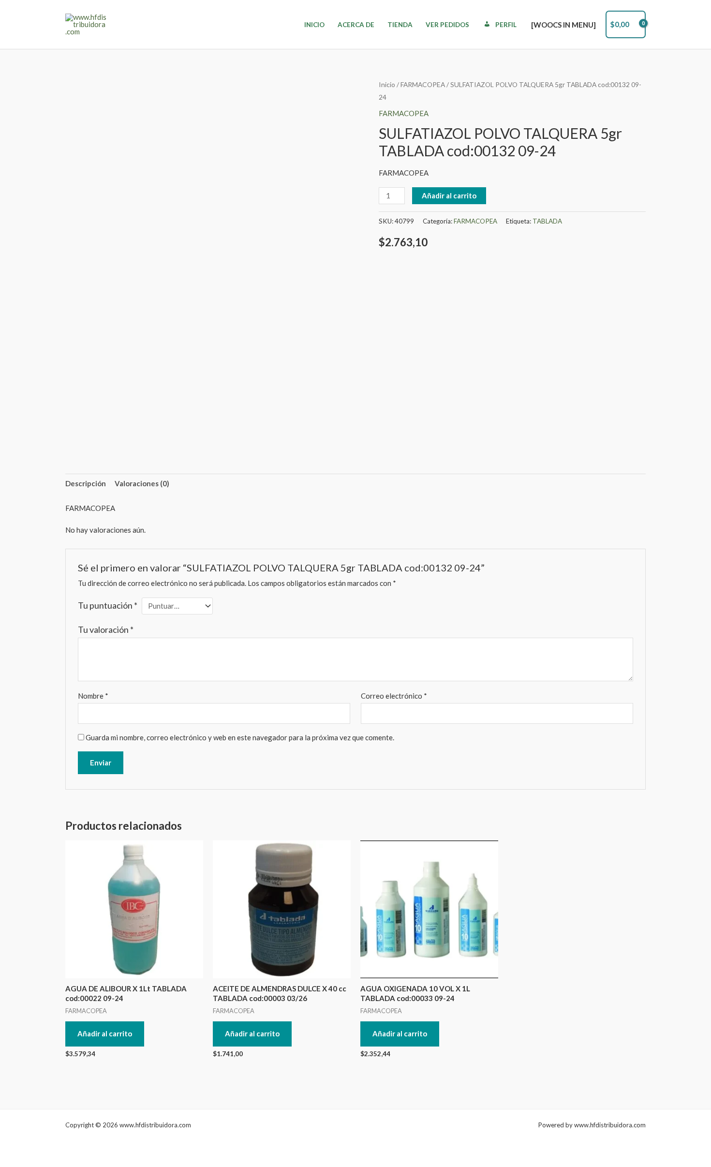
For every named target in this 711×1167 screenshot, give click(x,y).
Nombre (93, 695)
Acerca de (356, 25)
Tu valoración (105, 629)
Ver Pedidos (447, 25)
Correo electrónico (394, 695)
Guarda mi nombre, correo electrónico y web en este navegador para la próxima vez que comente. (240, 737)
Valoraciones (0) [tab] (142, 483)
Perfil (506, 25)
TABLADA (547, 221)
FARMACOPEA (422, 84)
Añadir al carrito (449, 195)
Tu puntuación (107, 605)
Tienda (400, 25)
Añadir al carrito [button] (104, 1033)
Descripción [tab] (85, 483)
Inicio (314, 25)
